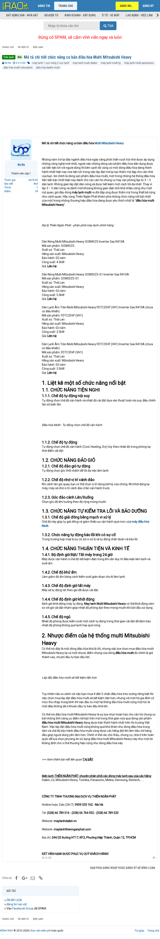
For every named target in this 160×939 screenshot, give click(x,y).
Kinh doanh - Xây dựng (80, 15)
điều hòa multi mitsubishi (18, 67)
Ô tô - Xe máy (111, 15)
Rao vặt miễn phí (41, 930)
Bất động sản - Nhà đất (22, 15)
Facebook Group (23, 908)
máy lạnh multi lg (111, 63)
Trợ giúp (139, 930)
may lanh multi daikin (85, 63)
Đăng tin (44, 6)
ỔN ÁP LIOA (14, 900)
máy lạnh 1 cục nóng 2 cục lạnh (50, 63)
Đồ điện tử (51, 15)
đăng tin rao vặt (16, 904)
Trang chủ (65, 6)
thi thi (8, 62)
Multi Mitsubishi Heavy (109, 143)
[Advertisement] (80, 101)
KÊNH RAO (6, 930)
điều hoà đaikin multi (48, 67)
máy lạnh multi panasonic (139, 63)
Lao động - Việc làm (139, 15)
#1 (154, 857)
